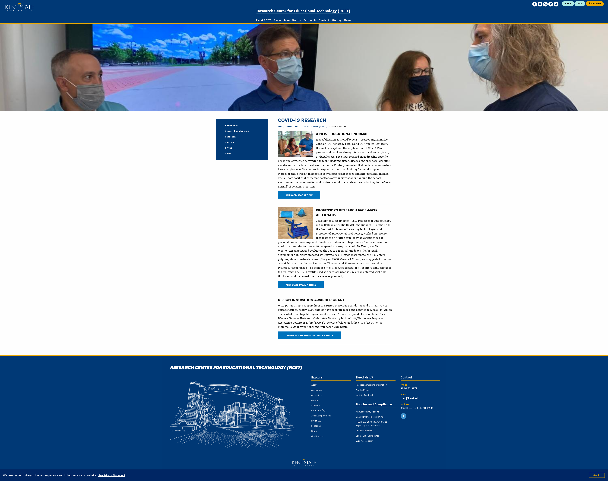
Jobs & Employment (321, 415)
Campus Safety (318, 410)
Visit (579, 3)
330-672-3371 (409, 388)
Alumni (314, 400)
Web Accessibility (364, 440)
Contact (229, 142)
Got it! (596, 475)
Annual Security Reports (367, 411)
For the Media (362, 390)
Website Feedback (364, 395)
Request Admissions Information (371, 384)
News (228, 153)
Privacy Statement (364, 430)
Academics (316, 390)
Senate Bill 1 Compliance (367, 435)
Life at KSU (316, 420)
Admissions (316, 395)
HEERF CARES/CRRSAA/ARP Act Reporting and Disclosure (371, 423)
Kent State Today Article (301, 284)
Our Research (317, 436)
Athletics (315, 405)
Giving (228, 147)
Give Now (596, 3)
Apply (568, 3)
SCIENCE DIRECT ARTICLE (299, 195)
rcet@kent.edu (410, 398)
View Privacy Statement (111, 475)
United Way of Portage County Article (309, 335)
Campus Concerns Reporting (369, 416)
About (314, 384)
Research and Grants (237, 131)
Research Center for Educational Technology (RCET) (303, 10)
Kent (280, 126)
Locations (316, 425)
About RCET (231, 125)
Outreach (230, 136)
